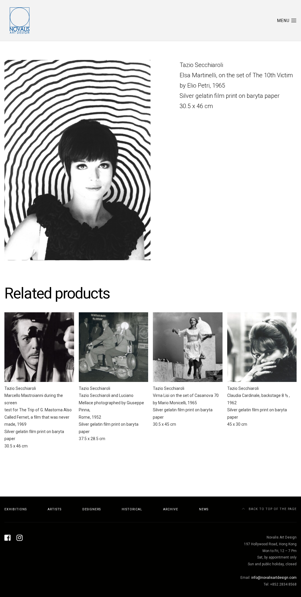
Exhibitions (15, 509)
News (203, 509)
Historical (132, 509)
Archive (170, 509)
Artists (54, 509)
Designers (91, 509)
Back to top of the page (272, 509)
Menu (284, 20)
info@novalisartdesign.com (274, 578)
